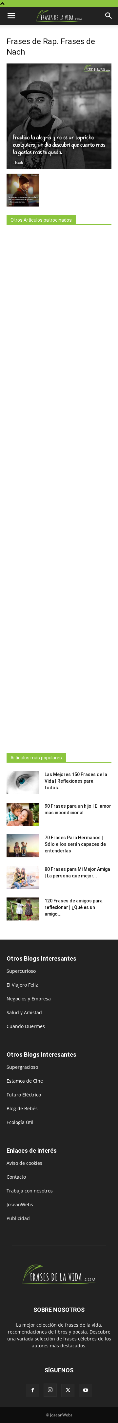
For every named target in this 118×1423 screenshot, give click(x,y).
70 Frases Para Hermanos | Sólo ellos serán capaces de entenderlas (75, 844)
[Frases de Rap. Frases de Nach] (59, 167)
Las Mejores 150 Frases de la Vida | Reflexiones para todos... (76, 781)
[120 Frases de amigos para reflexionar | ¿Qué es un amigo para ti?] (23, 908)
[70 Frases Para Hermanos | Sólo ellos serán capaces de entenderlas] (23, 845)
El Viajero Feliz (22, 985)
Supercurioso (21, 971)
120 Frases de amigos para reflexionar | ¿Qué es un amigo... (74, 907)
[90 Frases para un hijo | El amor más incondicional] (23, 814)
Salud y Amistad (24, 1012)
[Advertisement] (59, 486)
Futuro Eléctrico (24, 1095)
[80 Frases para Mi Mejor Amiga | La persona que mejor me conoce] (23, 877)
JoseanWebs (20, 1204)
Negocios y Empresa (29, 998)
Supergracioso (22, 1067)
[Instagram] (50, 1390)
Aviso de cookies (24, 1163)
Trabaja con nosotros (30, 1191)
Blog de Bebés (22, 1108)
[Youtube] (85, 1390)
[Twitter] (67, 1390)
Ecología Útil (20, 1122)
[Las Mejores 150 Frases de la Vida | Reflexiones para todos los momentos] (23, 782)
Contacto (16, 1177)
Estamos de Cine (25, 1081)
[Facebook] (32, 1390)
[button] (11, 16)
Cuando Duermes (26, 1026)
